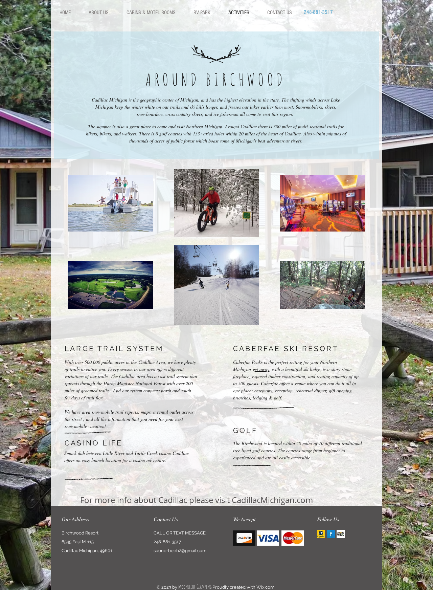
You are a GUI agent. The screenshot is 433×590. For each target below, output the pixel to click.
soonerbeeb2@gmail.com (180, 550)
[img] (244, 538)
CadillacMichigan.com (272, 500)
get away (261, 369)
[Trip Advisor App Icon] (341, 534)
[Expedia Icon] (321, 534)
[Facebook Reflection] (331, 534)
